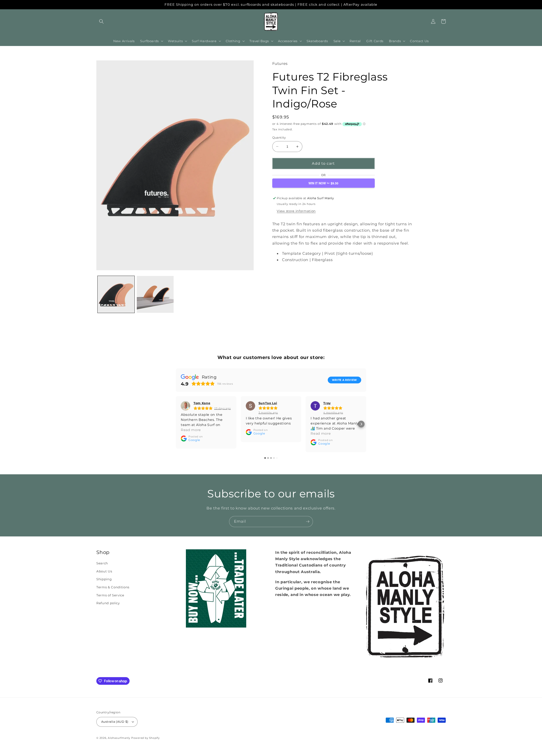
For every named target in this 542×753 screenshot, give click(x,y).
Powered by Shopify (145, 737)
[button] (101, 21)
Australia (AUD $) (114, 722)
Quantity (279, 137)
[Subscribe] (308, 521)
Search (102, 563)
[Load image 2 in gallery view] (155, 294)
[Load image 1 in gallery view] (116, 294)
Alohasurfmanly (119, 737)
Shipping (104, 579)
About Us (104, 571)
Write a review (344, 379)
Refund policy (108, 603)
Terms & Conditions (112, 587)
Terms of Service (110, 595)
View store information (296, 211)
